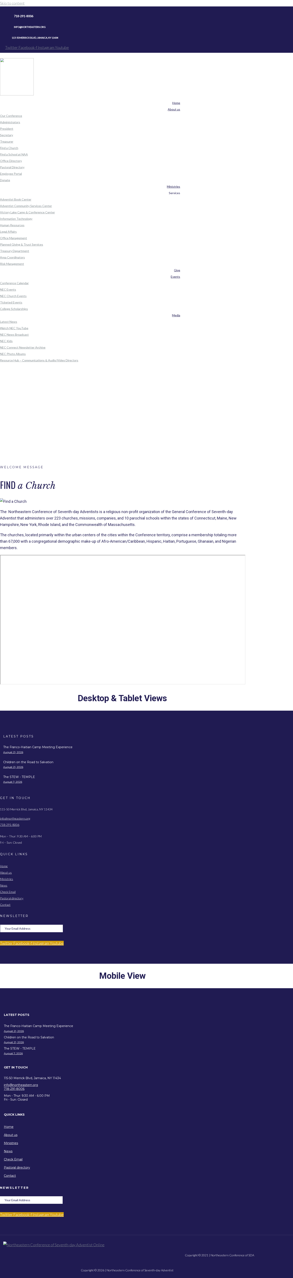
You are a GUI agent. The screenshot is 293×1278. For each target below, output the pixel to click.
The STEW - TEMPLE (19, 777)
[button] (127, 1015)
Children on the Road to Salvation (28, 762)
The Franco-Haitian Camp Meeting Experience (37, 747)
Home (145, 400)
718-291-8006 (9, 824)
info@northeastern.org (15, 818)
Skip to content (12, 3)
